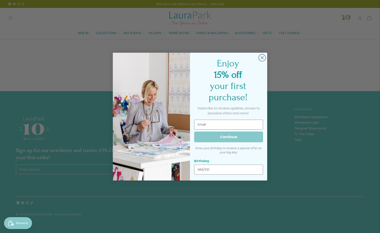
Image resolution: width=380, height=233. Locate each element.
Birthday (201, 161)
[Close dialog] (262, 57)
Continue (228, 136)
